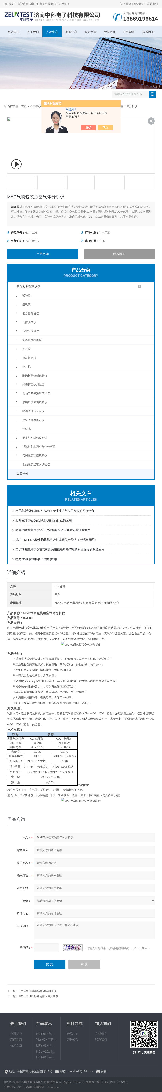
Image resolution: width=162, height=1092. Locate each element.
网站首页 (14, 32)
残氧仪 (26, 304)
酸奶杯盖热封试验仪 (34, 375)
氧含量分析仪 (30, 313)
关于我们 (33, 32)
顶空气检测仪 (30, 331)
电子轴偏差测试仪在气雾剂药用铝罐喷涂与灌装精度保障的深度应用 (59, 549)
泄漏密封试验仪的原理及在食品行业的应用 (43, 520)
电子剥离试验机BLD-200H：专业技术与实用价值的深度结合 (54, 510)
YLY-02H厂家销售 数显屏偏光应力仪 (46, 1039)
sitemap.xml (53, 1087)
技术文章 (91, 32)
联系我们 (152, 3)
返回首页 (125, 3)
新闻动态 (16, 1039)
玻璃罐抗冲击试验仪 (34, 402)
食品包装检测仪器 (28, 286)
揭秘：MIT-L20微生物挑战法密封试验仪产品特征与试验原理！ (56, 539)
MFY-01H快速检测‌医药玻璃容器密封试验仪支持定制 (46, 1045)
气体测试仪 (29, 322)
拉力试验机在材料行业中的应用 (36, 559)
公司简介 (16, 1033)
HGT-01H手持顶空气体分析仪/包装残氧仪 (46, 1057)
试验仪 (26, 295)
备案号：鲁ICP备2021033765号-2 (107, 1082)
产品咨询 (42, 254)
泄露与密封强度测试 (34, 437)
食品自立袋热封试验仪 (36, 393)
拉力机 (26, 366)
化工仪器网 (25, 1087)
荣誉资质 (110, 32)
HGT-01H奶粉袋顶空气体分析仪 (38, 996)
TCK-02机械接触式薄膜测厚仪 (37, 991)
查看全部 (22, 473)
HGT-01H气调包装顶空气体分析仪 (46, 1033)
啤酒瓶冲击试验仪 (33, 411)
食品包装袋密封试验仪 (36, 464)
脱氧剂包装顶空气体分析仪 (39, 446)
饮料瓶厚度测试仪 (33, 420)
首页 (24, 106)
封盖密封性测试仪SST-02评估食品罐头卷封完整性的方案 (52, 530)
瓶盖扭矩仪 (29, 357)
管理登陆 (38, 1087)
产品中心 (52, 32)
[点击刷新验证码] (73, 947)
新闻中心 (71, 32)
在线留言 (139, 3)
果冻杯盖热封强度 (33, 384)
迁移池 (26, 428)
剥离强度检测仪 (32, 340)
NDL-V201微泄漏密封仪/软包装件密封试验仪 (46, 1051)
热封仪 (26, 348)
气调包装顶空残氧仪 (34, 455)
